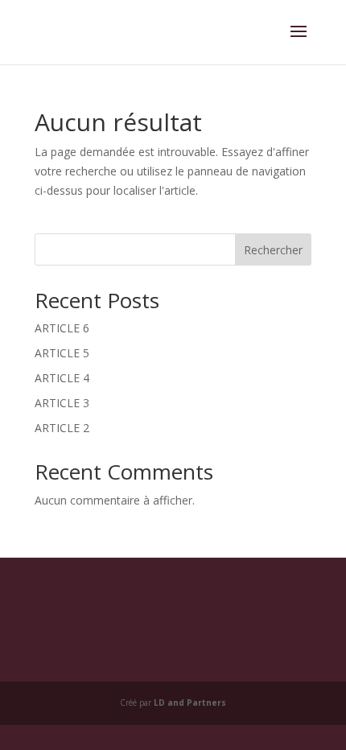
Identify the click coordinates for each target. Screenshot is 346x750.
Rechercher (273, 250)
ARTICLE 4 (62, 377)
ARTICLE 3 (62, 402)
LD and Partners (190, 702)
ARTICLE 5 (62, 353)
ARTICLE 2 (62, 427)
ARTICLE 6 (62, 328)
